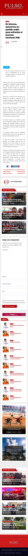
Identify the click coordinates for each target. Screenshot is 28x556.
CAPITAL (5, 521)
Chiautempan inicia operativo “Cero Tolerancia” (13, 495)
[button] (23, 13)
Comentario (5, 249)
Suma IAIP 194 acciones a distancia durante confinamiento (20, 171)
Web (3, 291)
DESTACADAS (6, 197)
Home (2, 553)
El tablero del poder (15, 342)
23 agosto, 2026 (8, 483)
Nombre (4, 276)
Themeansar (24, 549)
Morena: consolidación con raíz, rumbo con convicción (17, 374)
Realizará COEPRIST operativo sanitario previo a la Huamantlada (13, 229)
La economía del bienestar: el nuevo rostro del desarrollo (17, 359)
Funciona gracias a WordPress (7, 549)
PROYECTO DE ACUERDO (9, 553)
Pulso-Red (14, 41)
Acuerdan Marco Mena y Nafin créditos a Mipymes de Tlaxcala (8, 171)
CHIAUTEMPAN (6, 477)
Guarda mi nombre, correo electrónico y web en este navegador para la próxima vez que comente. (13, 301)
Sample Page (18, 553)
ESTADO (7, 21)
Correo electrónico (6, 283)
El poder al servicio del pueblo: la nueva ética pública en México (16, 391)
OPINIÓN (11, 340)
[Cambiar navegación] (26, 14)
